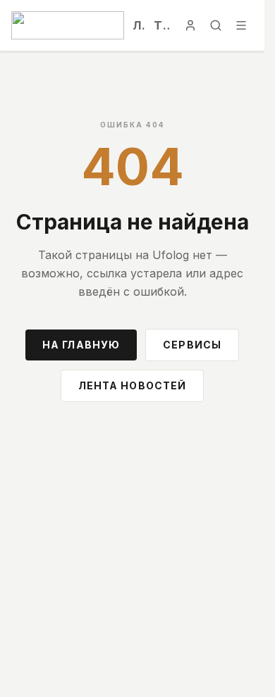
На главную (81, 345)
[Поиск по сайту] (216, 25)
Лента (139, 25)
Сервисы (192, 345)
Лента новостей (132, 385)
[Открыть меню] (241, 25)
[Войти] (190, 25)
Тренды (162, 25)
